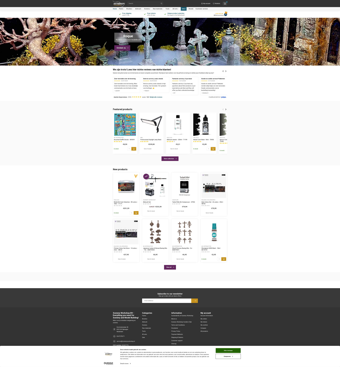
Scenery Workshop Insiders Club (181, 322)
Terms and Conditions (178, 325)
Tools (167, 9)
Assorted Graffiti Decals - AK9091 (124, 140)
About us (174, 319)
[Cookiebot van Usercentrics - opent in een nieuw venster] (108, 363)
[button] (205, 3)
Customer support (176, 340)
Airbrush (138, 9)
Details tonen (124, 363)
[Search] (161, 3)
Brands (191, 9)
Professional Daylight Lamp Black (150, 140)
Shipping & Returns (177, 337)
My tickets (204, 322)
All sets (175, 9)
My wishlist (204, 325)
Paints (121, 9)
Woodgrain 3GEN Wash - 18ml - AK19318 (211, 249)
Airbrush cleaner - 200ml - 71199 (177, 140)
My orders (204, 319)
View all (168, 267)
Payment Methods (177, 334)
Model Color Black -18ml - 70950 (203, 140)
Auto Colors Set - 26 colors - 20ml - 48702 (213, 203)
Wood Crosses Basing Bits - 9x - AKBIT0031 (182, 249)
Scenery (147, 9)
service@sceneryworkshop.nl (126, 341)
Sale (183, 9)
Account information (207, 315)
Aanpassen (227, 356)
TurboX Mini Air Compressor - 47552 (183, 202)
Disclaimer (174, 328)
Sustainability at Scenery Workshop (182, 315)
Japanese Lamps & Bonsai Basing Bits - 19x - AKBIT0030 (155, 249)
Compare (203, 328)
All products (204, 331)
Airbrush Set (147, 202)
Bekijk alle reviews (156, 97)
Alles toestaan (228, 350)
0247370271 (121, 336)
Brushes (129, 9)
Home (115, 9)
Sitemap (173, 344)
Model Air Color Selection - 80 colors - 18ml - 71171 (126, 203)
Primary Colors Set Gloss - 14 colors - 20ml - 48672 (126, 249)
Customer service (202, 9)
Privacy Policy (175, 331)
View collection (169, 159)
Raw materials (157, 9)
